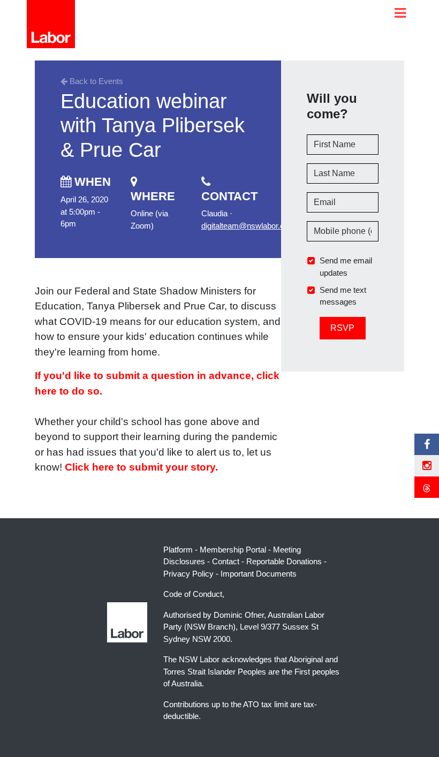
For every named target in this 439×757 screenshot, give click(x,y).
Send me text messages (343, 296)
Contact (225, 561)
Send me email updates (346, 266)
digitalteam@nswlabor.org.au (251, 225)
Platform (178, 549)
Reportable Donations (284, 561)
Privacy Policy (188, 573)
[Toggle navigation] (400, 13)
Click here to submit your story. (141, 467)
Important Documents (259, 573)
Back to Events (95, 81)
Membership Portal (233, 549)
